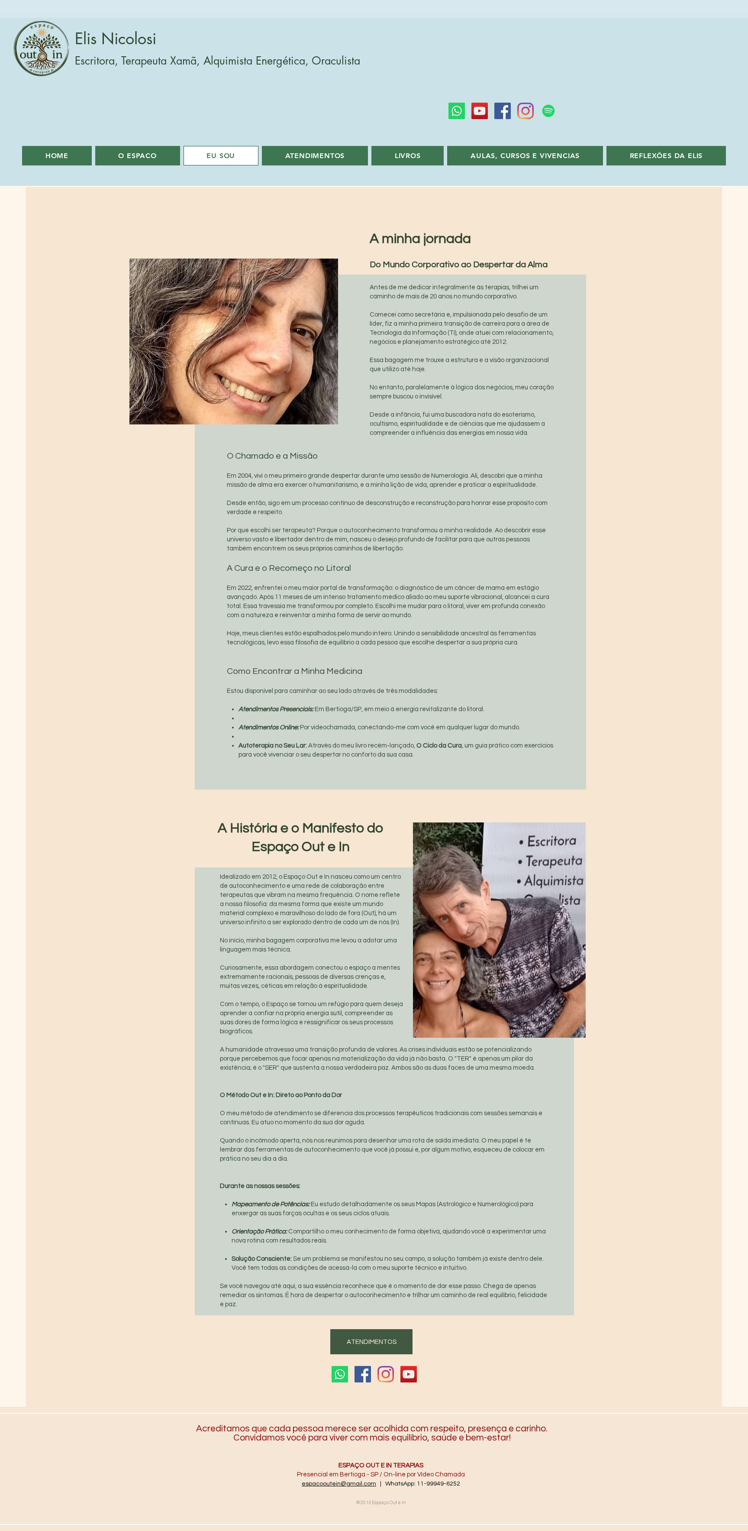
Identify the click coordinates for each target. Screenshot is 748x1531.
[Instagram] (525, 111)
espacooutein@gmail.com (339, 1484)
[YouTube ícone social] (479, 111)
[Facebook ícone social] (502, 111)
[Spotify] (548, 111)
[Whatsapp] (456, 111)
